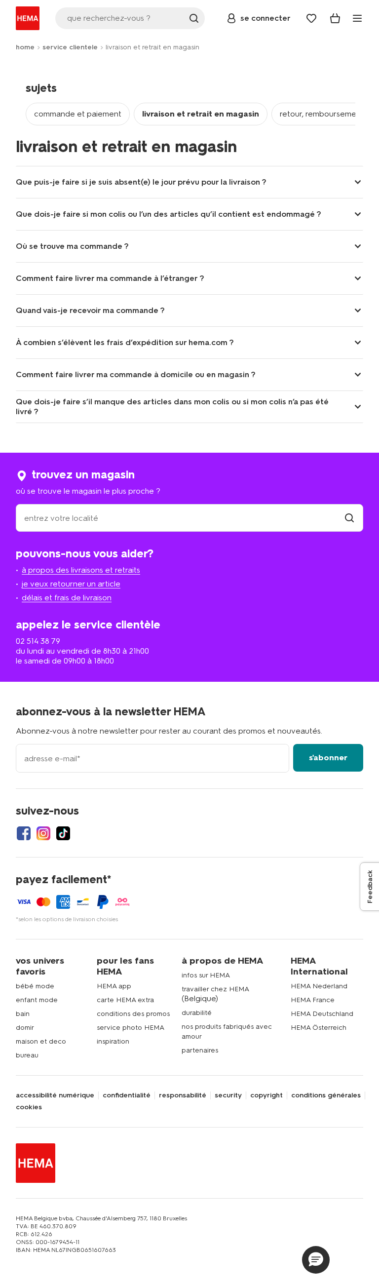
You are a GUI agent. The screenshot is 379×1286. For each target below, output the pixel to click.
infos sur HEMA (206, 975)
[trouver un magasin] (349, 518)
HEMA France (313, 1000)
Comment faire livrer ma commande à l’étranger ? (110, 278)
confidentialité (127, 1095)
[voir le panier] (335, 18)
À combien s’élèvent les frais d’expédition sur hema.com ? (125, 342)
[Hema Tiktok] (63, 833)
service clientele (70, 47)
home (25, 47)
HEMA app (114, 986)
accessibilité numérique (55, 1095)
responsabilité (182, 1095)
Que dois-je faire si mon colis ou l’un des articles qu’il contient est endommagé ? (168, 214)
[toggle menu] (357, 18)
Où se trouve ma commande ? (72, 246)
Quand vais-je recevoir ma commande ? (90, 310)
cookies (29, 1107)
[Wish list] (311, 18)
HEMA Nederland (319, 986)
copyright (266, 1095)
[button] (316, 1260)
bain (23, 1014)
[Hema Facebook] (24, 833)
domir (25, 1027)
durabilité (197, 1013)
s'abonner (328, 757)
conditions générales (326, 1095)
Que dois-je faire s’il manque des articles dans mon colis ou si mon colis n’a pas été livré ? (172, 406)
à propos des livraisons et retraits (81, 570)
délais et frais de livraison (67, 597)
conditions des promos (133, 1014)
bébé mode (35, 986)
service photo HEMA (130, 1027)
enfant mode (37, 1000)
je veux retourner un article (71, 583)
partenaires (200, 1050)
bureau (27, 1055)
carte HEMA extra (125, 1000)
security (228, 1095)
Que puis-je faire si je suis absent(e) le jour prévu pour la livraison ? (141, 182)
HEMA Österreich (318, 1027)
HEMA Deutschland (322, 1014)
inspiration (113, 1041)
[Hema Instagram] (43, 833)
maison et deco (41, 1041)
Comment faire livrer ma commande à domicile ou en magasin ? (136, 374)
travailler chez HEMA (215, 989)
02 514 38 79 (38, 641)
